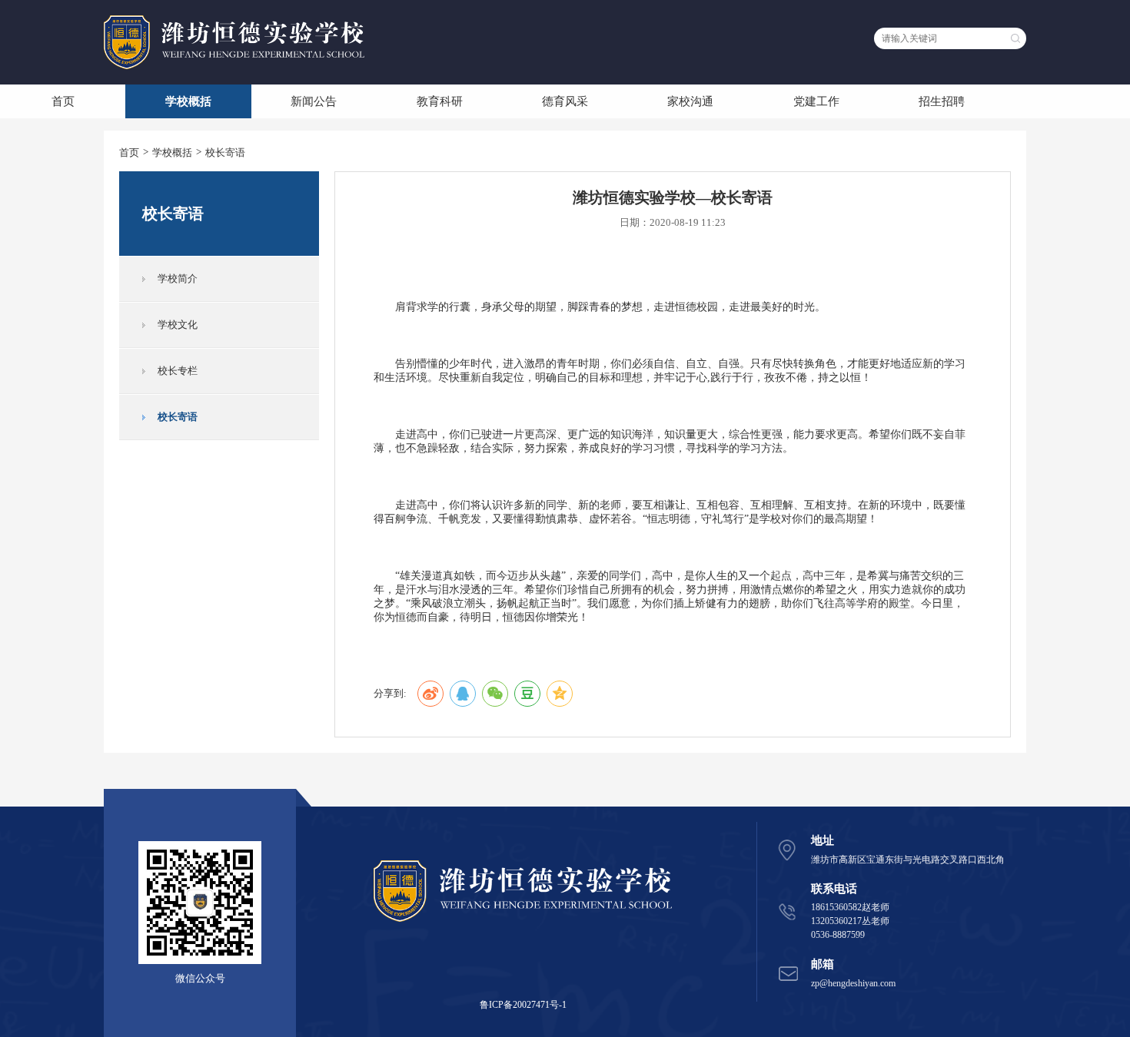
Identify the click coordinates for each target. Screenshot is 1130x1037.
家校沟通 (690, 101)
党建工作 (816, 101)
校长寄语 (225, 152)
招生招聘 (942, 101)
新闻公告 (314, 101)
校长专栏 (178, 370)
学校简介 (178, 278)
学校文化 (178, 324)
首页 (63, 101)
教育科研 (440, 101)
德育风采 (565, 101)
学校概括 (188, 101)
